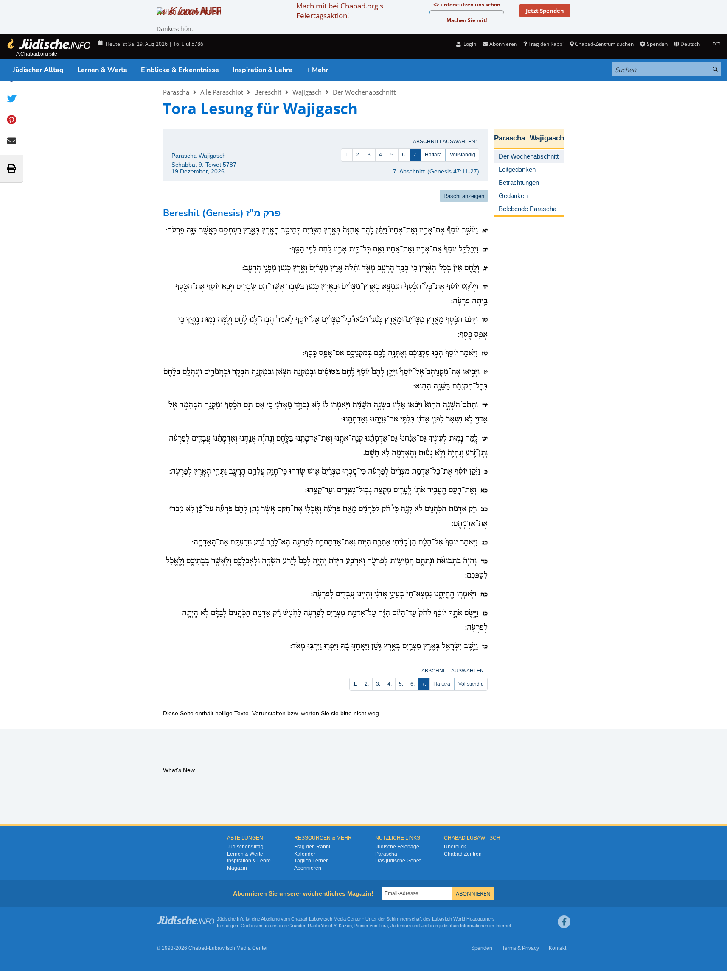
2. (358, 155)
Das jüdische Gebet (398, 861)
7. (415, 155)
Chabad (299, 918)
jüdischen (449, 925)
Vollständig (462, 155)
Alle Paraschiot (221, 92)
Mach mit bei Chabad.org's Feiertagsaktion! (339, 10)
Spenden (657, 43)
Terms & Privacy (520, 948)
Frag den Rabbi (546, 43)
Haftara (433, 155)
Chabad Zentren (463, 854)
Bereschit (267, 92)
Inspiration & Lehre (262, 70)
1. (347, 155)
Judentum (400, 925)
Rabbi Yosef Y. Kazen (330, 925)
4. (381, 155)
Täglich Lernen (311, 861)
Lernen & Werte (102, 70)
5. (392, 155)
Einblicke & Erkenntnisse (180, 70)
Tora (383, 925)
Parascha (176, 92)
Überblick (455, 847)
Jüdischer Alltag (38, 70)
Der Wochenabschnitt (364, 92)
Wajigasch (307, 92)
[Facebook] (564, 921)
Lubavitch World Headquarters (463, 918)
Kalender (304, 854)
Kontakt (557, 948)
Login (469, 43)
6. (404, 155)
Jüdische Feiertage (397, 847)
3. (370, 155)
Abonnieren (307, 868)
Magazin (237, 868)
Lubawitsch (320, 918)
